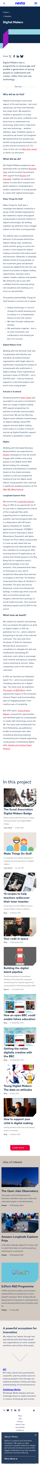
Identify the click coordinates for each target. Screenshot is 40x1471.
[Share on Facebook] (14, 56)
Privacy (20, 1421)
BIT (4, 1369)
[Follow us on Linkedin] (15, 1410)
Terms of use (20, 1424)
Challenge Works (12, 1390)
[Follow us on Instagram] (19, 1410)
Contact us (20, 1430)
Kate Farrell (26, 398)
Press (20, 1416)
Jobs (20, 1419)
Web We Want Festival (13, 490)
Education (8, 16)
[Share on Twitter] (10, 56)
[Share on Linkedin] (17, 56)
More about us (10, 1459)
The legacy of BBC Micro (14, 690)
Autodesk (7, 179)
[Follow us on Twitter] (4, 1410)
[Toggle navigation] (35, 3)
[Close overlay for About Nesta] (36, 1434)
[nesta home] (20, 3)
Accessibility (20, 1427)
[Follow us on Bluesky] (8, 1410)
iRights (6, 455)
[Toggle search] (4, 4)
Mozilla (23, 176)
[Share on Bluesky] (21, 56)
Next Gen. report (29, 149)
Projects (6, 12)
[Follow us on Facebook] (11, 1410)
